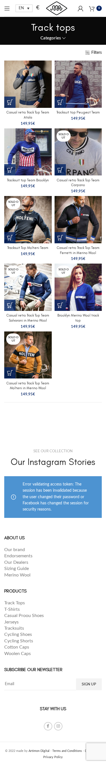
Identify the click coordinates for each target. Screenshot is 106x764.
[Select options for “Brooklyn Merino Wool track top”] (60, 305)
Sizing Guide (17, 568)
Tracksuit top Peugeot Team (78, 112)
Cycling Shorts (18, 641)
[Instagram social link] (58, 726)
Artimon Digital (39, 750)
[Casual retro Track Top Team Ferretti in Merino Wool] (78, 219)
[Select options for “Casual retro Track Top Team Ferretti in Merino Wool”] (60, 237)
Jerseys (11, 622)
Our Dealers (16, 562)
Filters (96, 53)
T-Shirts (12, 609)
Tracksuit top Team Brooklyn (28, 180)
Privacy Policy (53, 757)
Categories (50, 38)
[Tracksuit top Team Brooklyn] (28, 152)
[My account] (80, 8)
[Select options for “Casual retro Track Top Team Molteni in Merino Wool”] (10, 372)
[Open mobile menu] (7, 8)
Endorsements (19, 556)
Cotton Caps (16, 647)
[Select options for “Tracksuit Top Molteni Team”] (10, 237)
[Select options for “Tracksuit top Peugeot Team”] (60, 102)
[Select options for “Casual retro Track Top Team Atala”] (10, 102)
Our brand (14, 549)
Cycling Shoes (18, 634)
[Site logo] (56, 8)
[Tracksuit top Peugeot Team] (78, 84)
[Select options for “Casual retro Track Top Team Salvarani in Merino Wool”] (10, 305)
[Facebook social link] (48, 726)
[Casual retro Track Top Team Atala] (28, 84)
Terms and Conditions (67, 750)
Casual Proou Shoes (24, 615)
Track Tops (15, 603)
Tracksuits (14, 628)
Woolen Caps (17, 653)
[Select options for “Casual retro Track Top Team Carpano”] (60, 169)
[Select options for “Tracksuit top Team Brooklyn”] (10, 169)
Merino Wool (17, 575)
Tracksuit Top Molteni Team (27, 248)
